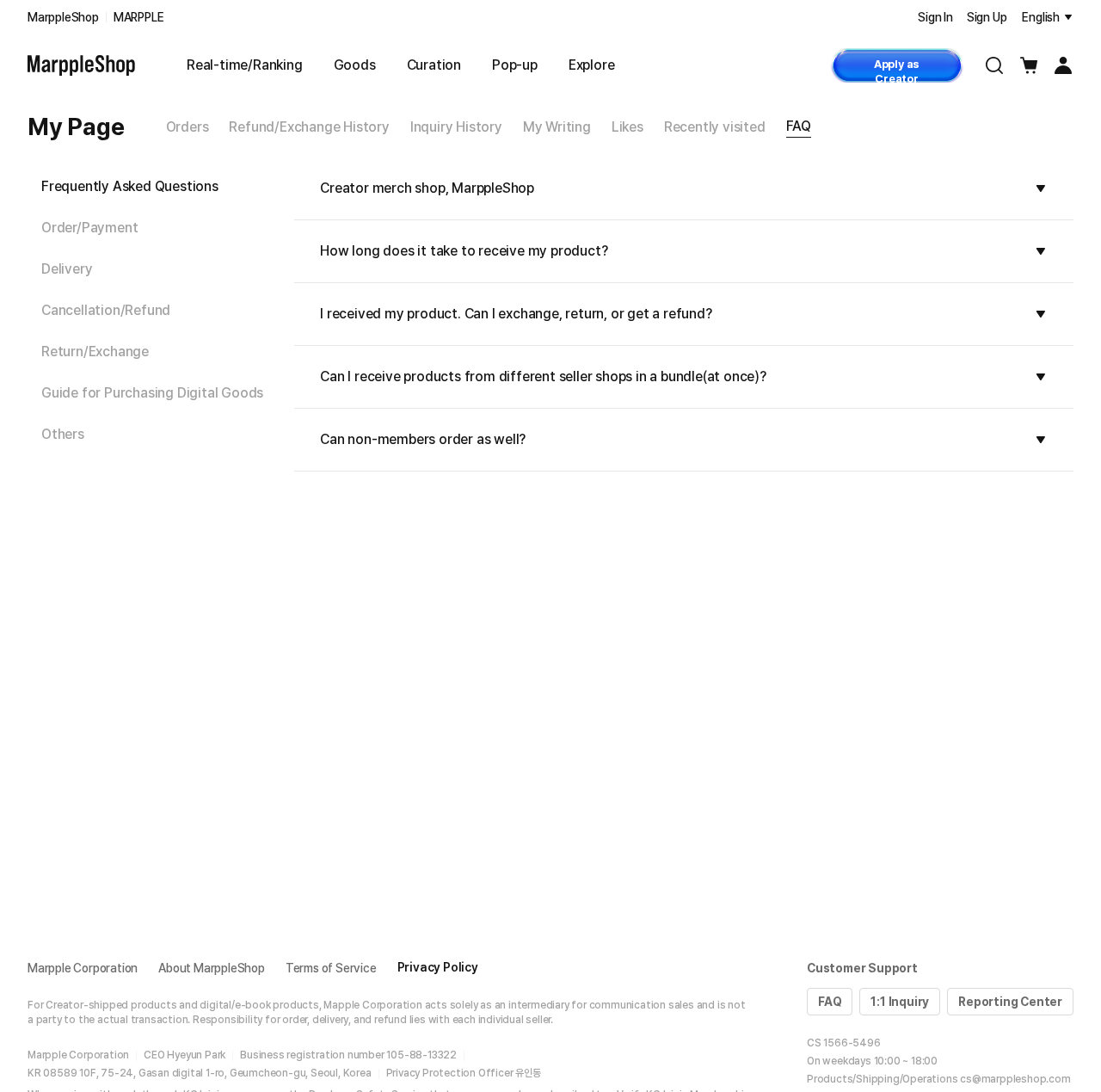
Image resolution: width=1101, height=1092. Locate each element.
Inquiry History (456, 127)
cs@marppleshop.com (1015, 1079)
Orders (187, 127)
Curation (434, 65)
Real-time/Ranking (245, 65)
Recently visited (715, 127)
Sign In (935, 17)
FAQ (798, 126)
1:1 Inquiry (899, 1002)
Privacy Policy (437, 967)
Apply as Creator (897, 70)
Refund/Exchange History (309, 127)
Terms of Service (331, 968)
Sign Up (987, 17)
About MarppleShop (211, 968)
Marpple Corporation (83, 968)
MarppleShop (63, 17)
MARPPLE (139, 17)
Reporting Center (1010, 1002)
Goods (355, 65)
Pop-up (515, 65)
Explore (592, 65)
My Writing (557, 127)
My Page (76, 126)
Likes (627, 127)
